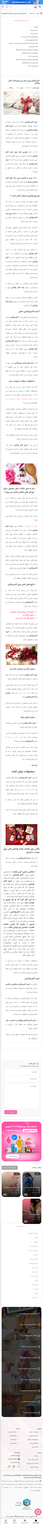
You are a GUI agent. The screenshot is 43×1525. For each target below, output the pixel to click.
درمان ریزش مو (34, 1246)
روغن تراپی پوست (33, 1263)
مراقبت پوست (34, 1276)
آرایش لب (35, 1289)
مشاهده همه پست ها (9, 1168)
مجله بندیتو (35, 1447)
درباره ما (36, 1456)
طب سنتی (35, 1268)
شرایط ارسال (13, 1439)
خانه (38, 14)
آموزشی (36, 1237)
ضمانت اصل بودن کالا (32, 1463)
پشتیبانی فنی (13, 1443)
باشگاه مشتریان (12, 1432)
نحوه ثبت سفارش (33, 1432)
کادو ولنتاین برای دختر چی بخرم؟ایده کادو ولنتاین (13, 14)
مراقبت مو (35, 1285)
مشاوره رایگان (13, 1436)
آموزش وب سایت (33, 1250)
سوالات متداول (34, 1467)
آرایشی (36, 1280)
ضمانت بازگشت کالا (33, 1460)
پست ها (32, 14)
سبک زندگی (34, 1298)
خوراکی (36, 1242)
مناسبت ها (35, 1272)
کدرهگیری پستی (34, 1443)
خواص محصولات (33, 1233)
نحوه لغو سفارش (33, 1436)
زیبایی (36, 1293)
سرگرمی (35, 1255)
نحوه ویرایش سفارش (32, 1439)
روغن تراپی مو (34, 1259)
